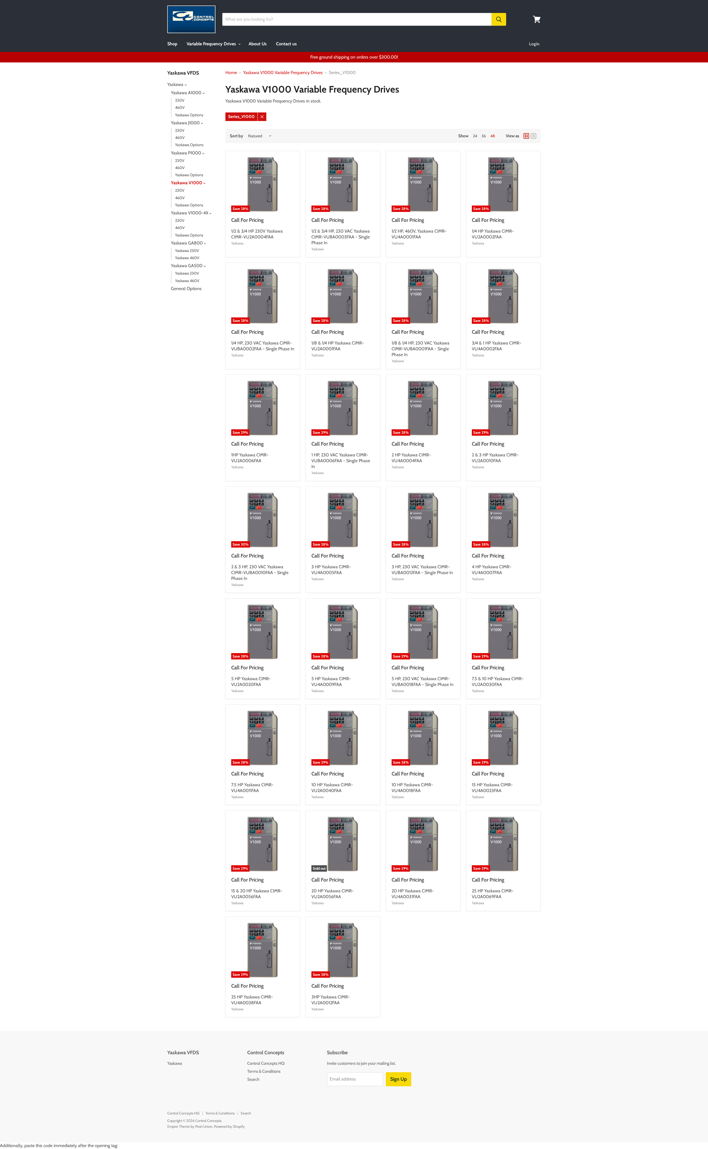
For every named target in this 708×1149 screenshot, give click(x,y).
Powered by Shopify (229, 1126)
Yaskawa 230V (187, 250)
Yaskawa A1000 (186, 92)
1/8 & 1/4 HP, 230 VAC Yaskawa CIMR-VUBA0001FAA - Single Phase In (420, 348)
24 (475, 135)
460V (180, 107)
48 (492, 135)
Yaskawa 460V (187, 257)
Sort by (236, 136)
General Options (186, 288)
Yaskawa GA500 (187, 265)
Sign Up (398, 1079)
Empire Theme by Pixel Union (189, 1126)
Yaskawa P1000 (186, 153)
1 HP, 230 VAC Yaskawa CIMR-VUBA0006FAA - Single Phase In (340, 460)
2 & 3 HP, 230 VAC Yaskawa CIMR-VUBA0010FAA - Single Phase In (259, 572)
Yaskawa (175, 84)
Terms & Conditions (263, 1071)
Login (534, 43)
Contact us (286, 43)
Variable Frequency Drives (212, 43)
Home (231, 72)
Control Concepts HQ (266, 1063)
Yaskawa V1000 (187, 182)
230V (179, 100)
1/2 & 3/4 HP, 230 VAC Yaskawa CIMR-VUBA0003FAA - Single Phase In (340, 236)
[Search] (498, 19)
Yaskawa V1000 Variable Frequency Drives (283, 72)
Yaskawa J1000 (186, 122)
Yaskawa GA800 (187, 243)
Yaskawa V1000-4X (190, 212)
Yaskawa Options (189, 114)
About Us (258, 43)
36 (483, 135)
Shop (172, 43)
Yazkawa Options (189, 144)
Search (253, 1079)
